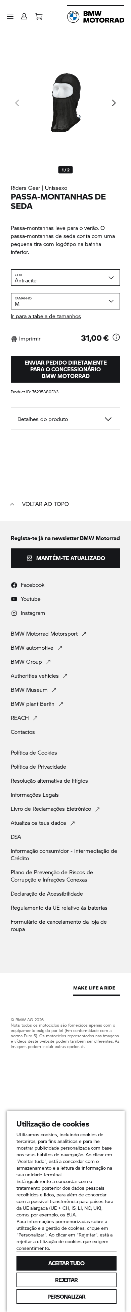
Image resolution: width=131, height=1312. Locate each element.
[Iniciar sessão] (24, 14)
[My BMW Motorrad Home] (95, 17)
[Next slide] (113, 103)
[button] (10, 16)
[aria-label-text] (116, 338)
